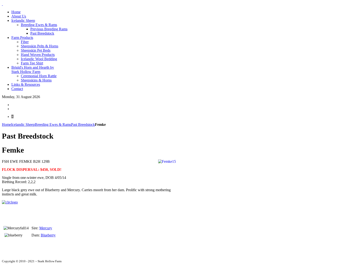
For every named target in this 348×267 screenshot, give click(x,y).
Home (6, 124)
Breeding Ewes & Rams (53, 124)
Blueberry (48, 235)
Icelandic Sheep (23, 124)
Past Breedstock (83, 124)
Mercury (45, 228)
